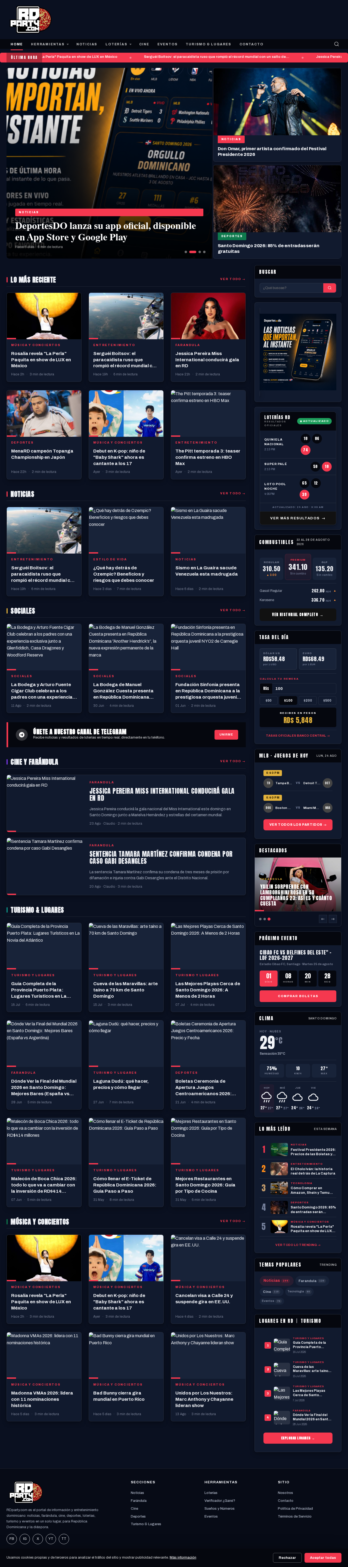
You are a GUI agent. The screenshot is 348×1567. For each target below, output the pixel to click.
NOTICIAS (86, 44)
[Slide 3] (197, 252)
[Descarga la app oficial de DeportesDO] (298, 352)
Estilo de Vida (110, 559)
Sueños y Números (219, 1509)
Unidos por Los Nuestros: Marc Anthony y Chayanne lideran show (204, 1399)
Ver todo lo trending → (298, 1244)
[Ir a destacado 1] (260, 919)
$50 (269, 700)
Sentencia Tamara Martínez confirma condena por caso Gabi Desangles (160, 857)
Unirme (226, 734)
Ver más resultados (298, 518)
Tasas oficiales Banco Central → (298, 735)
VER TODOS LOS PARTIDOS (298, 825)
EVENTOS (167, 44)
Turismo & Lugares (146, 1524)
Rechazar (287, 1558)
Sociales (22, 676)
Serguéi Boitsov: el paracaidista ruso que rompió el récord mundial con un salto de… (205, 57)
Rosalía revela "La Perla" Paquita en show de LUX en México (54, 57)
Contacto (285, 1501)
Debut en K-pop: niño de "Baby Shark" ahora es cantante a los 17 (119, 457)
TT (63, 1539)
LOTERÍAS (116, 44)
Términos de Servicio (295, 1516)
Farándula (139, 1501)
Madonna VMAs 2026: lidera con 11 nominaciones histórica (42, 1399)
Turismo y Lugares (33, 975)
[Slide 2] (190, 252)
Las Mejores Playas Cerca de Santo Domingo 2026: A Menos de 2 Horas (207, 990)
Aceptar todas (323, 1558)
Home (17, 44)
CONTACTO (251, 44)
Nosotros (285, 1493)
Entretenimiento (114, 345)
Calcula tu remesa (279, 678)
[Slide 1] (186, 252)
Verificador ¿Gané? (219, 1501)
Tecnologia (298, 1291)
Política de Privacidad (295, 1509)
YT (50, 1539)
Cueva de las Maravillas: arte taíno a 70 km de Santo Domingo (125, 990)
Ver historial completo (298, 614)
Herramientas (48, 44)
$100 (288, 700)
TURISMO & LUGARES (208, 44)
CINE (144, 44)
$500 (327, 700)
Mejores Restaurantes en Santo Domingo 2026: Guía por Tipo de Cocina (205, 1185)
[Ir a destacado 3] (269, 919)
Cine (271, 1292)
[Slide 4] (204, 252)
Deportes (232, 236)
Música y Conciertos (36, 345)
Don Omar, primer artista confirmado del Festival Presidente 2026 (272, 151)
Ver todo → (233, 279)
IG (25, 1539)
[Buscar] (336, 44)
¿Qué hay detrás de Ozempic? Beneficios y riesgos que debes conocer (123, 574)
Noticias (29, 212)
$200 (308, 700)
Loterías (210, 1493)
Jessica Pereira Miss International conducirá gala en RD (207, 360)
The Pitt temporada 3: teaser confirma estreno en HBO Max (207, 457)
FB (12, 1539)
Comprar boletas (298, 996)
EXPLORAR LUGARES (298, 1438)
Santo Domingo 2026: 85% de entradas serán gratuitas (268, 248)
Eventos (271, 1300)
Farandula (187, 345)
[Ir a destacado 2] (264, 919)
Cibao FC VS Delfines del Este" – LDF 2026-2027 (295, 955)
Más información (183, 1557)
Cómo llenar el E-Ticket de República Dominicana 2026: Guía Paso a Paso (124, 1185)
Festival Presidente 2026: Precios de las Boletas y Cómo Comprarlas (95, 230)
